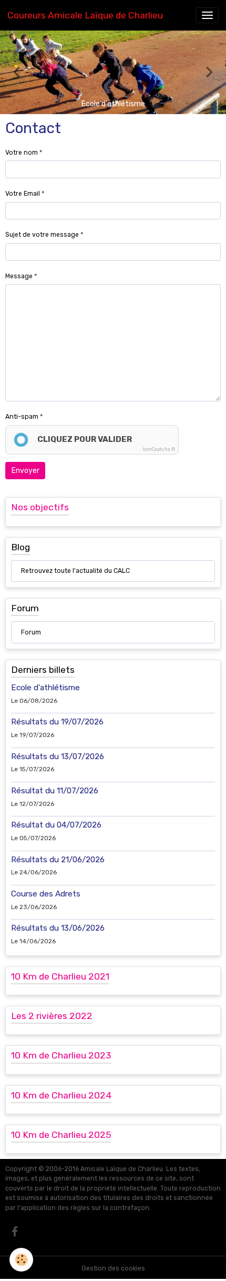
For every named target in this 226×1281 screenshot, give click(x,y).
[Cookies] (21, 1260)
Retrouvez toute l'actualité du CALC (75, 570)
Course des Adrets (45, 894)
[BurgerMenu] (207, 15)
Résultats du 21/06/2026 (58, 859)
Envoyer (25, 470)
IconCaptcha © (158, 449)
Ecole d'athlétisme (45, 687)
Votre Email (22, 193)
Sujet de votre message (42, 234)
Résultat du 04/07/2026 (56, 825)
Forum (31, 632)
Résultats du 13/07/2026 (57, 756)
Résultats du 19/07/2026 (57, 722)
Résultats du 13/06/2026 (58, 928)
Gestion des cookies (113, 1268)
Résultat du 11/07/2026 (54, 790)
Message (19, 276)
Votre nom (21, 152)
